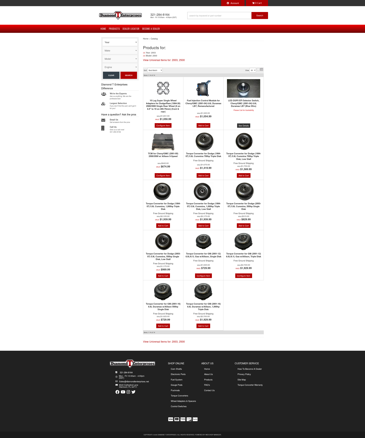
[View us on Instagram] (128, 392)
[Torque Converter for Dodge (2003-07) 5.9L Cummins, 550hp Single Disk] (243, 191)
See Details (244, 125)
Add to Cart (203, 125)
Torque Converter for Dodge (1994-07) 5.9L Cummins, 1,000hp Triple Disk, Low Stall (203, 206)
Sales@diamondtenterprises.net (134, 381)
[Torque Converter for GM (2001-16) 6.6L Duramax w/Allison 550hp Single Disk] (163, 291)
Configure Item (163, 125)
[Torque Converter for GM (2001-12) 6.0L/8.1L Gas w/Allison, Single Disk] (203, 241)
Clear (111, 75)
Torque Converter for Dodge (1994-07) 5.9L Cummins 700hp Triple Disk (203, 155)
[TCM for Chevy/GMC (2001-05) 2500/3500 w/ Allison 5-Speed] (163, 141)
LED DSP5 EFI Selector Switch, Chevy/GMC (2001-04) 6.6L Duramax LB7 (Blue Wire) (243, 103)
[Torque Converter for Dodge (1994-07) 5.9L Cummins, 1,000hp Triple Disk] (163, 191)
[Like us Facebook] (117, 392)
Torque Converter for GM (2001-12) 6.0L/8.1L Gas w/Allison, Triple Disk (243, 255)
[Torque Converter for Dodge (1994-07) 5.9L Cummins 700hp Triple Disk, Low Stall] (243, 141)
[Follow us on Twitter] (133, 392)
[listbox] (120, 42)
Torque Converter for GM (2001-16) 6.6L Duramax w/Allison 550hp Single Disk (163, 306)
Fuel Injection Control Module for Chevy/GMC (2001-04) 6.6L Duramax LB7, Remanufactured (203, 103)
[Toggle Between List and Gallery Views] (260, 69)
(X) (144, 53)
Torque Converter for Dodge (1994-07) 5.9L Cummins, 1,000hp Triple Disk (163, 206)
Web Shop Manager (213, 435)
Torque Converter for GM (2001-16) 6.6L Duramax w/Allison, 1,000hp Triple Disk (203, 306)
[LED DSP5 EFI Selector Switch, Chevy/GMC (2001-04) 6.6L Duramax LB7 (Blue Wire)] (243, 88)
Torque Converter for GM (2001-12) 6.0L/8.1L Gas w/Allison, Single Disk (203, 255)
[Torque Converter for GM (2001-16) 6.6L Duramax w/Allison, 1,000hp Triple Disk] (203, 291)
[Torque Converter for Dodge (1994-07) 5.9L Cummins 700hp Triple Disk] (203, 141)
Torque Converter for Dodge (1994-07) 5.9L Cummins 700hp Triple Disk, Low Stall (243, 156)
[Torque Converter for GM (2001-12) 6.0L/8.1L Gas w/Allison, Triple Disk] (243, 241)
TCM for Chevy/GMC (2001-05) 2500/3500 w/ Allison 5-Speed (163, 155)
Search (128, 75)
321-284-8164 (126, 372)
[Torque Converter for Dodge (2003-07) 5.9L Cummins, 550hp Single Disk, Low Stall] (163, 241)
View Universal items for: (164, 60)
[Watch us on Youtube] (123, 392)
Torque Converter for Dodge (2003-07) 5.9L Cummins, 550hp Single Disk (243, 206)
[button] (227, 15)
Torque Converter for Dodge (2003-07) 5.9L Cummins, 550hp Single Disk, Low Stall (163, 256)
